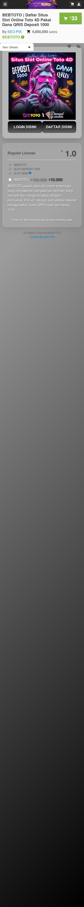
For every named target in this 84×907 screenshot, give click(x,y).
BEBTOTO (38, 179)
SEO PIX (14, 31)
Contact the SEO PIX (42, 237)
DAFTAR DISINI (59, 126)
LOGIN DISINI (25, 126)
